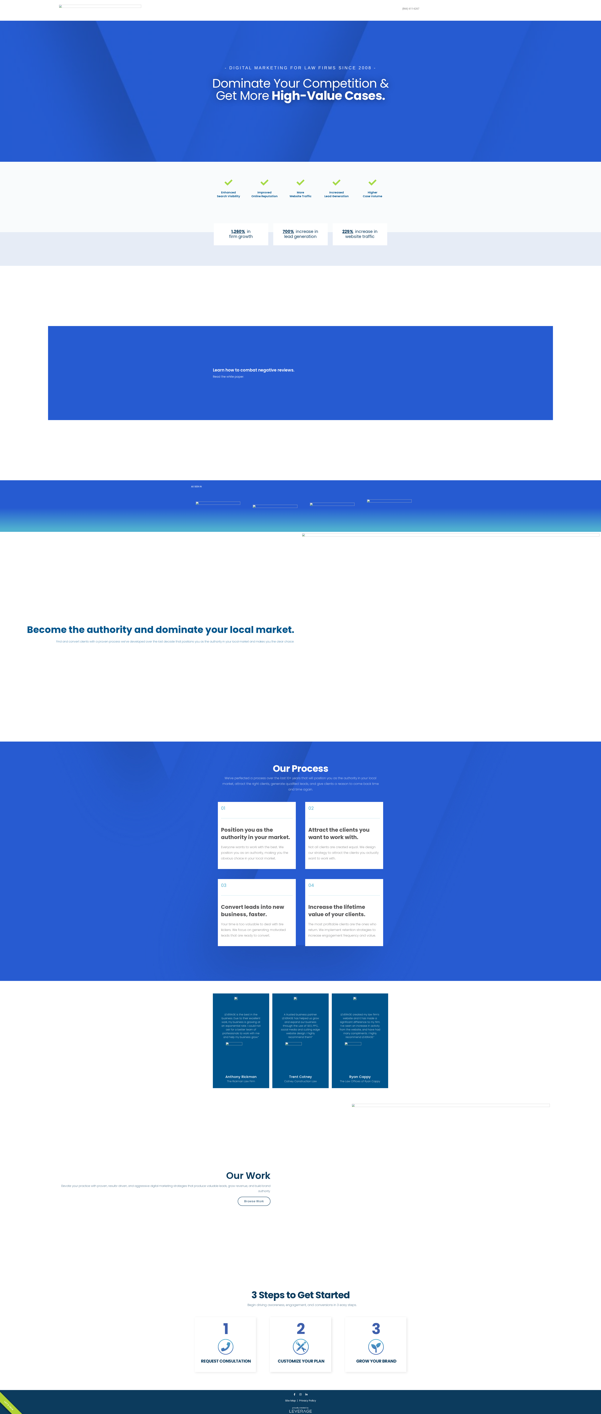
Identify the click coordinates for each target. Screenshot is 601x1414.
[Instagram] (300, 1394)
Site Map (290, 1400)
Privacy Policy (307, 1400)
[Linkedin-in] (306, 1394)
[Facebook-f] (294, 1394)
